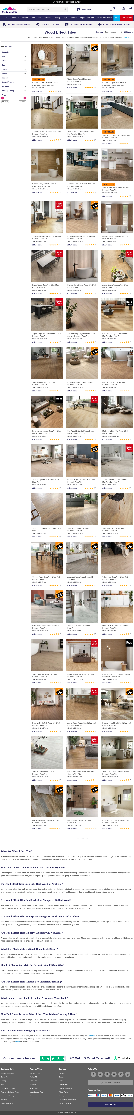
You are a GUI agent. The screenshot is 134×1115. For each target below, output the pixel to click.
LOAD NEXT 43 (81, 838)
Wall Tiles (33, 1084)
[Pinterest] (107, 1074)
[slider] (2, 98)
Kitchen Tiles (34, 1077)
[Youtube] (114, 1074)
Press (61, 1081)
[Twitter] (100, 1074)
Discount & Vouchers (8, 1088)
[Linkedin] (128, 1074)
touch (17, 1042)
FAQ (2, 1084)
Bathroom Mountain (65, 1103)
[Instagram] (121, 1074)
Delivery (3, 1081)
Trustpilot (91, 1036)
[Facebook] (93, 1074)
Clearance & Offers (7, 1073)
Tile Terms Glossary (7, 1096)
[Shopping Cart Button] (130, 8)
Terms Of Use (63, 1084)
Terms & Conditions (65, 1088)
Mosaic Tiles (34, 1088)
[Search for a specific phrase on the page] (65, 9)
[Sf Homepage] (9, 9)
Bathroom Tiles (35, 1073)
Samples (4, 1099)
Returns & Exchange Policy (10, 1092)
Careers (61, 1077)
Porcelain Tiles (34, 1096)
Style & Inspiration (7, 1103)
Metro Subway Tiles (36, 1092)
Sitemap (61, 1096)
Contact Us (4, 1077)
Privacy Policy (63, 1092)
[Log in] (123, 8)
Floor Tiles (33, 1081)
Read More (127, 37)
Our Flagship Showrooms (67, 1099)
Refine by (8, 46)
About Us (62, 1073)
